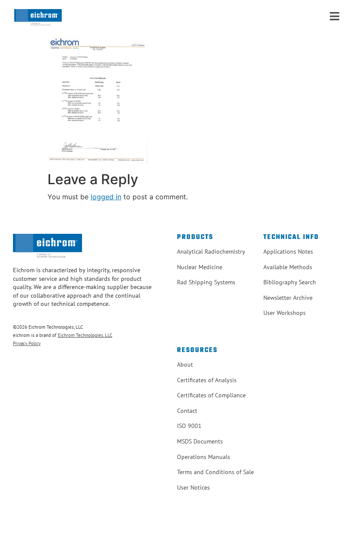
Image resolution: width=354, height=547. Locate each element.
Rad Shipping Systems (206, 282)
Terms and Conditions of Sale (215, 472)
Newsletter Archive (288, 298)
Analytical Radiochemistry (211, 251)
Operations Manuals (203, 457)
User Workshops (284, 313)
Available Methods (287, 267)
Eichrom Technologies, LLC (85, 335)
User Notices (193, 487)
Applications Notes (288, 251)
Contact (187, 411)
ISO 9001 (189, 426)
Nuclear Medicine (199, 267)
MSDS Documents (200, 441)
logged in (106, 196)
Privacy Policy (27, 343)
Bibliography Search (289, 282)
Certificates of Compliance (211, 395)
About (185, 364)
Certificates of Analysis (207, 380)
